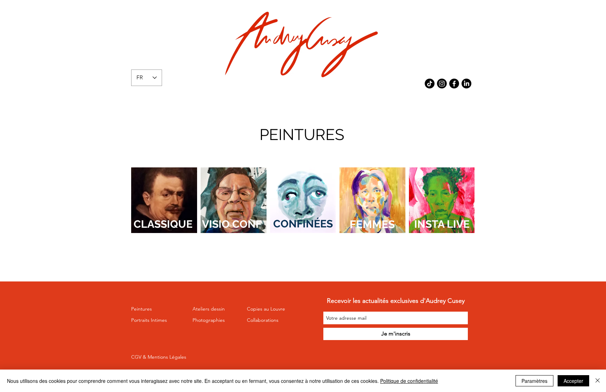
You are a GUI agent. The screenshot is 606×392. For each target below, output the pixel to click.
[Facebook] (454, 83)
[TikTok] (430, 83)
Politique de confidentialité (409, 380)
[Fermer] (597, 380)
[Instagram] (442, 83)
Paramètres (534, 380)
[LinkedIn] (466, 83)
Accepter (573, 380)
